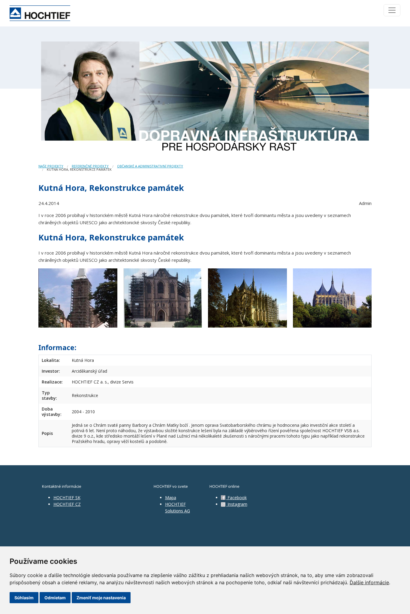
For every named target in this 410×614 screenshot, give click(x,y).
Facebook (236, 497)
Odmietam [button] (55, 597)
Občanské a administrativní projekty (150, 166)
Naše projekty (50, 166)
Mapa (170, 497)
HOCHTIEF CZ (67, 504)
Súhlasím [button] (24, 597)
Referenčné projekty (90, 166)
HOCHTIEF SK (66, 497)
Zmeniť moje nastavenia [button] (101, 597)
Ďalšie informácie (369, 582)
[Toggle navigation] (392, 10)
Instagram (236, 504)
